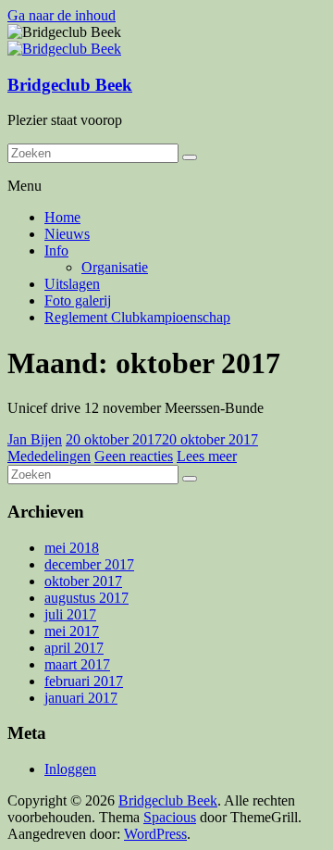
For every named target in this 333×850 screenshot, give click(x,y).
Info (56, 250)
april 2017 (74, 648)
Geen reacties (133, 456)
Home (62, 217)
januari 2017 (80, 698)
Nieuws (67, 234)
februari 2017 (83, 681)
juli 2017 (70, 614)
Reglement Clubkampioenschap (137, 317)
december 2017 (89, 564)
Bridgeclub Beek (69, 84)
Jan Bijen (34, 439)
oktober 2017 (83, 581)
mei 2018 (71, 548)
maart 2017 (77, 664)
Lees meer (207, 456)
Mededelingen (49, 456)
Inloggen (70, 769)
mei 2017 (71, 631)
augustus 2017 (86, 598)
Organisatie (114, 267)
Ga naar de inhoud (61, 15)
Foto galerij (77, 300)
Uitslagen (72, 284)
